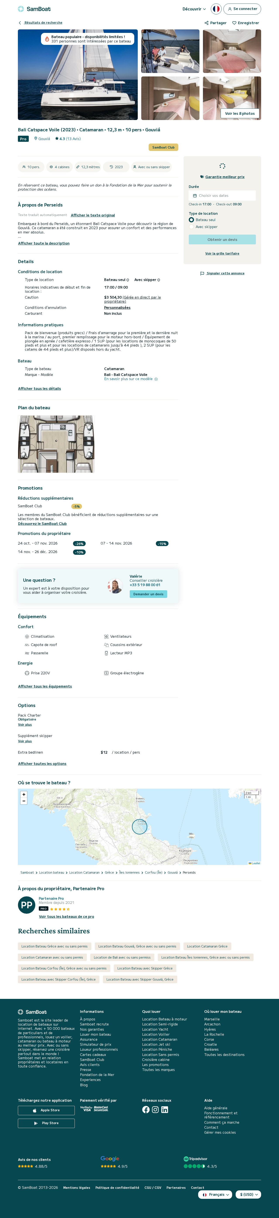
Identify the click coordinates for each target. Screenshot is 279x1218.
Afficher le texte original (93, 215)
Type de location (203, 213)
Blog (84, 1085)
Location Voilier (156, 1034)
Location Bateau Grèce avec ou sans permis (55, 946)
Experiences (90, 1080)
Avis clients (90, 1064)
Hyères (210, 1029)
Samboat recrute (94, 1024)
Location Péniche (157, 1049)
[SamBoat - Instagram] (155, 1109)
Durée (194, 186)
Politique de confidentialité (117, 1187)
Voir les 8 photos (240, 113)
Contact (211, 1127)
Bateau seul (206, 220)
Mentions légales (76, 1187)
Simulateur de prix (95, 1044)
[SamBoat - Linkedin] (164, 1109)
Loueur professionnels (99, 1049)
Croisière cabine (156, 1059)
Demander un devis (148, 594)
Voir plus (25, 724)
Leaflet (255, 863)
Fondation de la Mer (97, 1075)
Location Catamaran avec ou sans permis (52, 957)
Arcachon (212, 1024)
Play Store (50, 1123)
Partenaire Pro (51, 898)
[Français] (216, 8)
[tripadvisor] (196, 1159)
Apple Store (50, 1110)
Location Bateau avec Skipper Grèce (145, 968)
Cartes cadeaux (93, 1054)
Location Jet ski (156, 1044)
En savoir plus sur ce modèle (129, 379)
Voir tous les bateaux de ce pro (66, 916)
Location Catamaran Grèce (207, 946)
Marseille (212, 1019)
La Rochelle (214, 1034)
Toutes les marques (158, 1069)
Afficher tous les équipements (45, 686)
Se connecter (245, 8)
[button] (23, 794)
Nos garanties (92, 1029)
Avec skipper (207, 227)
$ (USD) (246, 1194)
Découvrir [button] (192, 9)
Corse (209, 1039)
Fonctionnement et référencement (221, 1115)
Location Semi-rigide (160, 1024)
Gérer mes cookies (220, 1132)
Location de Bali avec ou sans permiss (122, 957)
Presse (85, 1069)
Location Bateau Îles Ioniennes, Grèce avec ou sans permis (206, 957)
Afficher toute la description (44, 243)
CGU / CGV (153, 1187)
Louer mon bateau (95, 1034)
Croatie (210, 1044)
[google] (110, 1159)
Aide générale (215, 1108)
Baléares (211, 1049)
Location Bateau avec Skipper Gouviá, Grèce (140, 979)
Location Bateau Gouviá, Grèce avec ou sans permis (137, 946)
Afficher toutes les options (42, 763)
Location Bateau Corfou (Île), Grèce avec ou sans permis (64, 968)
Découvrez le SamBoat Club (42, 523)
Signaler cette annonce (225, 273)
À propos (87, 1019)
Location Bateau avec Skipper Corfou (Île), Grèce (59, 979)
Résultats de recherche (43, 22)
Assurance (88, 1039)
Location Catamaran (159, 1039)
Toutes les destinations (224, 1054)
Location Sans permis (160, 1054)
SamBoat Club (163, 147)
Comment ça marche (221, 1122)
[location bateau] (34, 8)
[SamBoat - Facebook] (146, 1109)
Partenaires (176, 1187)
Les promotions (155, 1064)
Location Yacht (155, 1029)
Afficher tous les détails (39, 388)
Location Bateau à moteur (164, 1019)
